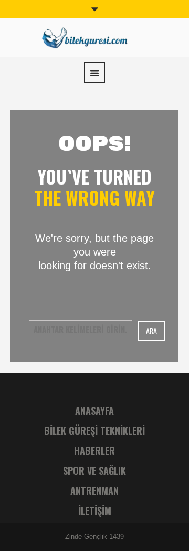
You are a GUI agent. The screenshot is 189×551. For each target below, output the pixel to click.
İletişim (94, 510)
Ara (151, 330)
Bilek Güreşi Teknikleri (94, 430)
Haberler (94, 450)
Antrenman (94, 490)
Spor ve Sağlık (94, 470)
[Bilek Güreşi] (94, 36)
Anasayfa (94, 410)
